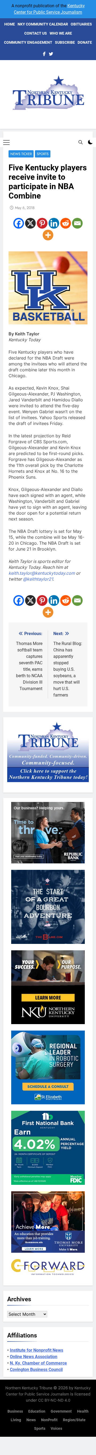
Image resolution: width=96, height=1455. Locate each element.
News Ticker (21, 153)
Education (36, 1411)
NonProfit (49, 1420)
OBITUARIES (81, 24)
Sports (43, 153)
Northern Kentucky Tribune (28, 1388)
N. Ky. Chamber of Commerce (38, 1363)
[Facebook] (18, 223)
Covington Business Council (36, 1369)
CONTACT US (35, 33)
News (31, 1420)
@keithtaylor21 (38, 579)
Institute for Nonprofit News (36, 1350)
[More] (48, 235)
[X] (30, 223)
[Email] (77, 223)
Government (61, 1411)
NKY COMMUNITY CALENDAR (43, 24)
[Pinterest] (42, 223)
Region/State (74, 1420)
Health (83, 1411)
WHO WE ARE (61, 33)
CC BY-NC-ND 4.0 (54, 1400)
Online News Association (33, 1356)
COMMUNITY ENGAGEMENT (28, 42)
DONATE (85, 42)
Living (16, 1420)
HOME (9, 24)
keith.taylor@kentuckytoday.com (42, 573)
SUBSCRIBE (65, 42)
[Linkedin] (54, 223)
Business (15, 1411)
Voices (56, 1428)
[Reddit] (65, 223)
